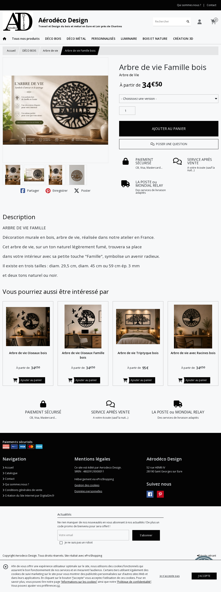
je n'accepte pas (170, 576)
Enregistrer (60, 190)
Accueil (11, 50)
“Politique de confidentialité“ (134, 582)
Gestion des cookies (86, 485)
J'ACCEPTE (204, 576)
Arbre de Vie (129, 75)
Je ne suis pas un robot (79, 542)
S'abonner (146, 535)
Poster (85, 190)
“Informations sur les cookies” (79, 582)
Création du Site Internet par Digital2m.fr (29, 495)
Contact (211, 5)
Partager (32, 190)
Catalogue (10, 473)
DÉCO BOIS (29, 50)
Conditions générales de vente (23, 490)
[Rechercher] (188, 21)
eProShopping (93, 555)
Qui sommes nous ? (16, 484)
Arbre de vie (50, 50)
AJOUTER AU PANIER (169, 128)
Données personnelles (88, 491)
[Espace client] (199, 21)
